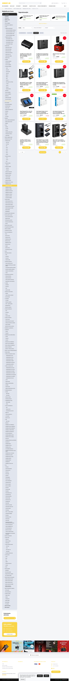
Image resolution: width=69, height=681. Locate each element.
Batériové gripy (7, 199)
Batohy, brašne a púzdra (8, 225)
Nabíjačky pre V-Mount (8, 194)
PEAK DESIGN (7, 102)
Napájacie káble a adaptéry (9, 573)
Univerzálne (7, 551)
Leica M (7, 85)
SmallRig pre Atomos (8, 445)
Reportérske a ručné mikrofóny (9, 281)
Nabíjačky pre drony (8, 242)
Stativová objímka (7, 92)
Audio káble (7, 298)
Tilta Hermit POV (7, 470)
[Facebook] (52, 668)
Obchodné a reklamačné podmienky (7, 666)
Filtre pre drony (7, 235)
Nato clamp (7, 421)
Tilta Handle (7, 473)
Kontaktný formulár (10, 634)
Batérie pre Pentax (8, 175)
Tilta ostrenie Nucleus (8, 468)
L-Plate (6, 379)
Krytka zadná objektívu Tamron (10, 31)
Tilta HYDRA (7, 503)
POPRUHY (6, 111)
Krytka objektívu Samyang (10, 40)
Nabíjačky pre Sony (8, 183)
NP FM (7, 154)
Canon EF (7, 73)
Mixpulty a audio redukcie (9, 291)
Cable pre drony (7, 247)
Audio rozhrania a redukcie (9, 295)
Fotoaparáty (6, 16)
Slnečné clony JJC (8, 54)
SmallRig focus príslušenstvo (9, 431)
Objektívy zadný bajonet (8, 28)
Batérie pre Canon (8, 156)
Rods (6, 407)
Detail (59, 90)
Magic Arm (7, 412)
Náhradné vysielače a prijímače (9, 269)
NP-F (6, 145)
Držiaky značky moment (8, 121)
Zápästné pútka (7, 218)
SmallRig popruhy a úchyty (9, 456)
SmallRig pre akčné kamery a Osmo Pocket (10, 451)
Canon (6, 556)
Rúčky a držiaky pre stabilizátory (10, 345)
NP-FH (7, 149)
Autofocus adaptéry (8, 61)
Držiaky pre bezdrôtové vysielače (10, 322)
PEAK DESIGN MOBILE (8, 104)
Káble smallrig (8, 402)
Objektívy (6, 21)
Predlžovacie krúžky (8, 97)
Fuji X (7, 78)
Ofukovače (7, 539)
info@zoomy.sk (8, 628)
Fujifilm (6, 561)
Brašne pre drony (7, 244)
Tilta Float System (8, 508)
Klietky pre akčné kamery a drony (10, 388)
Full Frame (7, 546)
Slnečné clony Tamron (8, 47)
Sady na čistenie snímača (9, 544)
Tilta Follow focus (8, 499)
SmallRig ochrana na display (9, 436)
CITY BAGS (6, 116)
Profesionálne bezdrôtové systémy (10, 267)
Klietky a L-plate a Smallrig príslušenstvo (11, 350)
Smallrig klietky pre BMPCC (10, 364)
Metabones (7, 95)
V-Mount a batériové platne (9, 531)
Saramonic (7, 286)
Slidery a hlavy (7, 595)
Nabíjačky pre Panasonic (9, 190)
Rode (6, 254)
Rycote (6, 314)
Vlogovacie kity (7, 381)
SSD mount (7, 438)
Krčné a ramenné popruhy (9, 216)
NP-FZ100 (7, 142)
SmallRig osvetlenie (8, 458)
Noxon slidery (7, 602)
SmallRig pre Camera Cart (9, 463)
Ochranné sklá (7, 554)
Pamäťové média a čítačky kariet (9, 213)
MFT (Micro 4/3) (8, 549)
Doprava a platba (4, 665)
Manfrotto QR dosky (8, 529)
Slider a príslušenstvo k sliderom (9, 588)
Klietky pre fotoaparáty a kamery (10, 353)
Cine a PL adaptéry (8, 64)
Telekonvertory (7, 57)
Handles (6, 391)
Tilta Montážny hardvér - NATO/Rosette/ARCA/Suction (9, 522)
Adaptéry (6, 59)
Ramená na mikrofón (8, 307)
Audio (6, 251)
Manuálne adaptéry (8, 66)
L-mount (7, 83)
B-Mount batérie (7, 178)
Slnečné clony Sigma (8, 49)
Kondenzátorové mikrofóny (9, 274)
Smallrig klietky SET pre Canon (10, 369)
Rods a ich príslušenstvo (9, 405)
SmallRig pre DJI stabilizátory (9, 424)
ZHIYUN (6, 331)
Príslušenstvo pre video (8, 230)
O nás (3, 663)
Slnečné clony (7, 45)
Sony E (7, 68)
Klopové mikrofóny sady (8, 263)
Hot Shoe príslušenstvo (8, 433)
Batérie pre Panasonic (8, 171)
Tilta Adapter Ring (8, 494)
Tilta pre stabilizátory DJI (9, 526)
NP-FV (7, 147)
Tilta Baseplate (7, 477)
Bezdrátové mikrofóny (8, 261)
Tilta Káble (7, 515)
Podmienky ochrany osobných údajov (7, 668)
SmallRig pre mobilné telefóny (9, 429)
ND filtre (6, 126)
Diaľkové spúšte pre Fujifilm (9, 584)
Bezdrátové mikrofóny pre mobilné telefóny (10, 265)
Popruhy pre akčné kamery (9, 221)
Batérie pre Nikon (7, 163)
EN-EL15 (7, 164)
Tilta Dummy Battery (8, 496)
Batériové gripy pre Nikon (9, 204)
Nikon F (7, 76)
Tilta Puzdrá (7, 520)
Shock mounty (7, 319)
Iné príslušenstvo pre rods (9, 410)
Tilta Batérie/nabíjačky (8, 513)
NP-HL (7, 152)
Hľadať (41, 3)
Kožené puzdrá (7, 386)
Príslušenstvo (7, 598)
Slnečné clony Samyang (8, 52)
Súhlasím (46, 675)
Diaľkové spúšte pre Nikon (9, 580)
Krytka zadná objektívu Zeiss (10, 33)
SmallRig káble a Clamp (8, 400)
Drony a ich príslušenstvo (8, 232)
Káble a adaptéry (7, 568)
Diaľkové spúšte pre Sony (9, 582)
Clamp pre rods (8, 409)
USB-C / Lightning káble (8, 303)
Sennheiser (7, 256)
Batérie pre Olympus (8, 173)
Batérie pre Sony (7, 140)
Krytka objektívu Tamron (9, 42)
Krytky (6, 26)
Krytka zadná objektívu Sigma (10, 35)
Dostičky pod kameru (8, 398)
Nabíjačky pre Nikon (8, 187)
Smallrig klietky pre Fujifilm (10, 360)
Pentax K (7, 87)
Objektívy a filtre (7, 19)
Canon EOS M (8, 71)
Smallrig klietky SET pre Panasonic (11, 374)
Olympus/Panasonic (8, 563)
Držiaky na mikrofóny (8, 317)
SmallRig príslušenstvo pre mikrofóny (10, 440)
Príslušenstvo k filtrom (8, 133)
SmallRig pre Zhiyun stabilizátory (10, 426)
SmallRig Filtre (7, 461)
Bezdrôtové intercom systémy (9, 326)
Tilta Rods (6, 475)
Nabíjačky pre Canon (8, 185)
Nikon (6, 558)
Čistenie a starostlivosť (8, 535)
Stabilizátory (7, 329)
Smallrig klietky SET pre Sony (10, 367)
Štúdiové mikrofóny (8, 277)
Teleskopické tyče (7, 305)
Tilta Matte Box (7, 501)
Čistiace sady (7, 537)
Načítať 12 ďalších (42, 152)
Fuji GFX (7, 80)
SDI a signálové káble (8, 575)
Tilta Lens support (8, 484)
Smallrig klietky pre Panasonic (10, 362)
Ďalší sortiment (7, 607)
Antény (6, 272)
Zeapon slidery (7, 600)
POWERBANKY (7, 211)
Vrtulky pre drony (7, 237)
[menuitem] (5, 6)
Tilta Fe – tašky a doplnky (9, 511)
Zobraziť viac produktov (43, 23)
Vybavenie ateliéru (7, 605)
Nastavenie (23, 679)
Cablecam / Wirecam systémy (9, 348)
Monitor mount (7, 417)
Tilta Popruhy (7, 518)
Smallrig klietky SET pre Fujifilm (10, 372)
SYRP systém (7, 590)
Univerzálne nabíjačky (8, 197)
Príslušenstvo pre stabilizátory (9, 341)
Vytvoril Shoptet (57, 679)
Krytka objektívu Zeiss (9, 38)
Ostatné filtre (7, 135)
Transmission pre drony (8, 249)
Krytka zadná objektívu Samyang (11, 30)
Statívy (6, 114)
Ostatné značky (7, 259)
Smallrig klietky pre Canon (9, 357)
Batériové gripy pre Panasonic (9, 206)
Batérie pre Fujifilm (8, 166)
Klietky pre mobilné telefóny (9, 383)
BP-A (6, 161)
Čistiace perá (7, 542)
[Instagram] (53, 668)
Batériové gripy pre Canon (9, 202)
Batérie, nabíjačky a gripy (8, 137)
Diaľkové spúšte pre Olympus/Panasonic (8, 586)
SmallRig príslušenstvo (8, 390)
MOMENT (6, 118)
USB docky (6, 90)
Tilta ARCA (7, 487)
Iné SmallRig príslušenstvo (9, 448)
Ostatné (6, 223)
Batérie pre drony (7, 240)
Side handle (7, 393)
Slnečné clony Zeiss (8, 50)
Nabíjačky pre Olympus (8, 192)
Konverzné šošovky (8, 99)
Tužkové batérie (7, 209)
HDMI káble (7, 570)
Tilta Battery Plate (8, 482)
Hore (22, 152)
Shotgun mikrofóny (8, 276)
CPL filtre (6, 128)
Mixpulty (6, 293)
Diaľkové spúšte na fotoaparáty (9, 577)
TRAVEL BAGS (7, 107)
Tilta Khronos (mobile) (8, 504)
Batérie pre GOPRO (8, 180)
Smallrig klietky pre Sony (9, 355)
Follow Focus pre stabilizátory (9, 343)
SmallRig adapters (8, 443)
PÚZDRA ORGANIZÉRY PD (9, 109)
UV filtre (6, 130)
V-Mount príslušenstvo (8, 414)
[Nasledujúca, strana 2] (63, 152)
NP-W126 (7, 168)
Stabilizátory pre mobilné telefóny (10, 334)
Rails (6, 419)
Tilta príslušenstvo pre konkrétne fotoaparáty (10, 533)
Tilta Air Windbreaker (8, 480)
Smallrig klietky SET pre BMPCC (10, 376)
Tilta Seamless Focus (8, 492)
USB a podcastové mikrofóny (9, 279)
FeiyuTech (6, 333)
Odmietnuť (40, 675)
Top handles (7, 395)
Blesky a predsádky (8, 228)
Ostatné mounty (8, 88)
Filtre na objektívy (7, 23)
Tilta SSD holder (7, 489)
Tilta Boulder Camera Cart (9, 506)
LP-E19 (7, 159)
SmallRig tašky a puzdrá (8, 454)
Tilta (6, 465)
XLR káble (6, 300)
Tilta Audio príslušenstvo (9, 524)
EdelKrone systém (7, 593)
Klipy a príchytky (7, 324)
